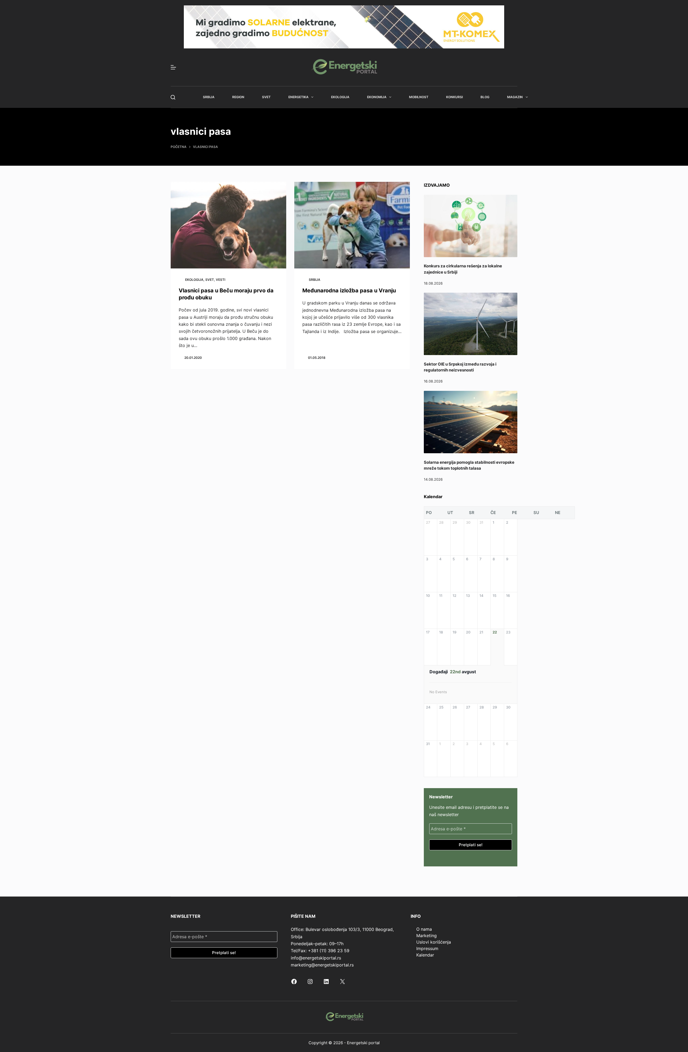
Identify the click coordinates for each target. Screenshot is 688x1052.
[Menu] (173, 67)
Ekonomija (376, 97)
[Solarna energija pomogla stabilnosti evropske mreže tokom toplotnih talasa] (470, 422)
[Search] (173, 97)
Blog (485, 97)
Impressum (427, 948)
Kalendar (425, 955)
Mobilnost (418, 97)
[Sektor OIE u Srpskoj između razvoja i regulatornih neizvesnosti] (470, 324)
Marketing (426, 935)
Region (238, 97)
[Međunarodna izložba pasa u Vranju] (352, 225)
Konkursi (454, 97)
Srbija (208, 97)
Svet (266, 97)
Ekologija (340, 97)
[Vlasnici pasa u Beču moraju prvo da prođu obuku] (228, 225)
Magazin (515, 97)
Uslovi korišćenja (433, 942)
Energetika (298, 97)
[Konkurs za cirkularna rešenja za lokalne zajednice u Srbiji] (470, 226)
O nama (424, 929)
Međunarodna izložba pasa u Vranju (349, 290)
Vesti (220, 280)
